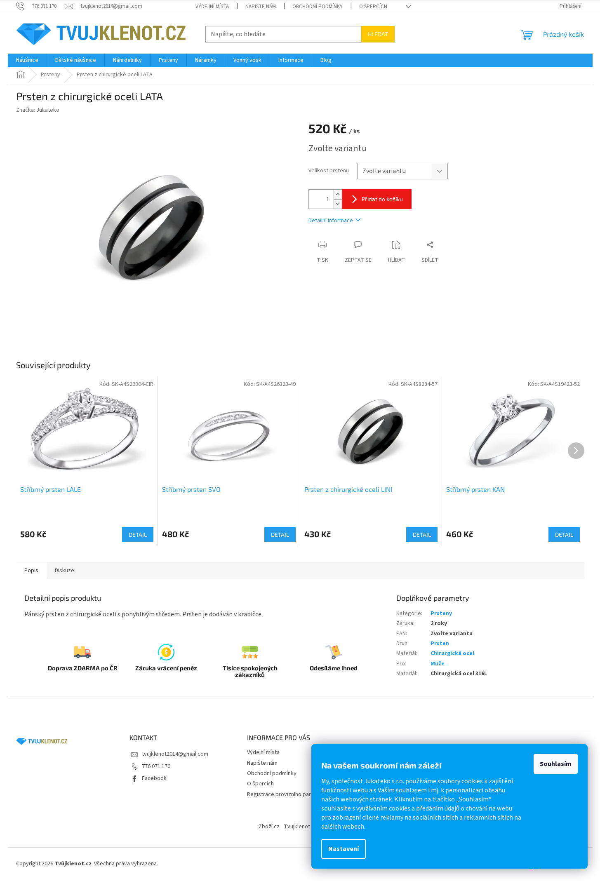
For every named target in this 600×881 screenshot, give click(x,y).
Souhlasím (556, 763)
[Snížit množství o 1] (338, 204)
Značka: (37, 110)
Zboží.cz (269, 826)
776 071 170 (156, 766)
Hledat (378, 34)
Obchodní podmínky (317, 6)
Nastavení (343, 848)
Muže (438, 664)
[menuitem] (27, 60)
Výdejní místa (212, 6)
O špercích (373, 6)
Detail (138, 534)
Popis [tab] (31, 570)
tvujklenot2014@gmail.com (175, 754)
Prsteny (441, 613)
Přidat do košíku (382, 198)
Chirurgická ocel (452, 653)
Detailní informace (330, 220)
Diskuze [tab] (64, 570)
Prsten (440, 643)
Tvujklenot (297, 826)
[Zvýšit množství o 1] (338, 194)
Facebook (154, 778)
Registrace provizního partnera (285, 794)
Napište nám (260, 6)
